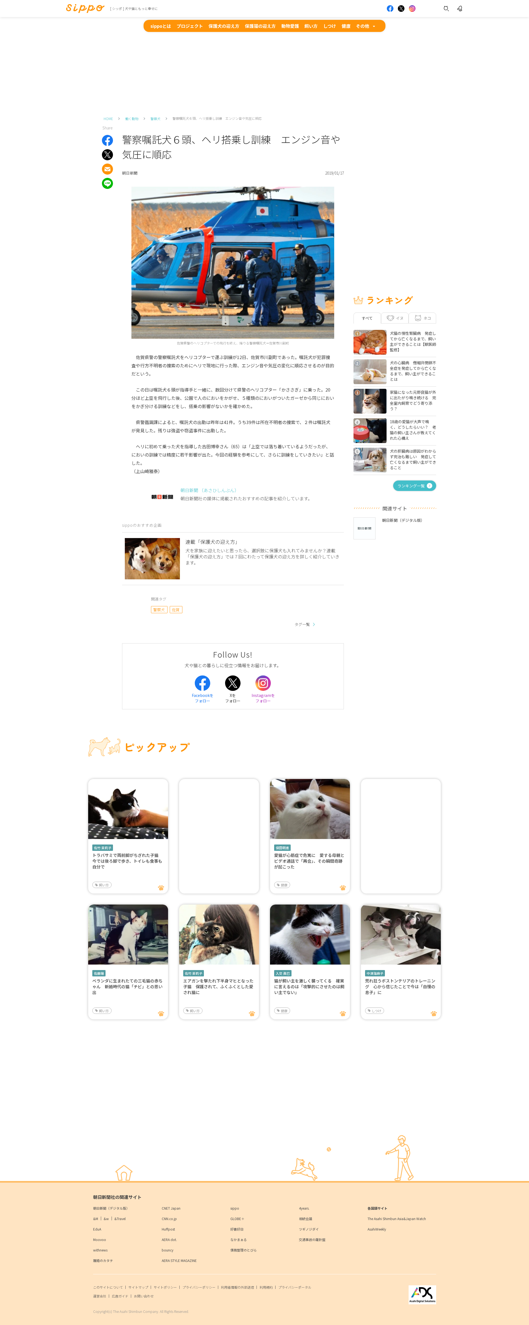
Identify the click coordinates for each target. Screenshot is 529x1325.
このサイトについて (108, 1287)
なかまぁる (238, 1239)
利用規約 (266, 1287)
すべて (367, 318)
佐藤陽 (99, 973)
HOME (108, 118)
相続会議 (305, 1218)
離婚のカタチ (103, 1260)
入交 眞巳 (283, 973)
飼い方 (311, 26)
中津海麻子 (375, 973)
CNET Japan (171, 1208)
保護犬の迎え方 (224, 26)
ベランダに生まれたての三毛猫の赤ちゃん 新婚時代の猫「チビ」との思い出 (127, 986)
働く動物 (131, 118)
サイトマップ (138, 1287)
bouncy (167, 1250)
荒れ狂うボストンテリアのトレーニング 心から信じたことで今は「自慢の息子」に (400, 986)
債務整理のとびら (243, 1250)
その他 (362, 26)
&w (106, 1218)
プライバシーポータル (294, 1287)
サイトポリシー (165, 1287)
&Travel (120, 1218)
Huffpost (168, 1229)
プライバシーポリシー (198, 1287)
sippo (234, 1208)
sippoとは (160, 26)
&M (95, 1218)
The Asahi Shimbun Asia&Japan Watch (397, 1218)
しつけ (329, 26)
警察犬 (155, 118)
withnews (100, 1250)
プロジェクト (190, 26)
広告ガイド (120, 1296)
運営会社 (99, 1296)
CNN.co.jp (169, 1218)
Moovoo (99, 1239)
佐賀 (176, 609)
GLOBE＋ (237, 1218)
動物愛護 (290, 26)
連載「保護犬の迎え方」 (212, 541)
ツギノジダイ (309, 1229)
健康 (346, 26)
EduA (97, 1229)
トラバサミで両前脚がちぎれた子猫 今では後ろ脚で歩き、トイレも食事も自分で (127, 861)
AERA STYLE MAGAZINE (179, 1260)
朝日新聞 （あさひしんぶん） (209, 490)
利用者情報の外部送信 (237, 1287)
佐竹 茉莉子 (102, 847)
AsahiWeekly (377, 1229)
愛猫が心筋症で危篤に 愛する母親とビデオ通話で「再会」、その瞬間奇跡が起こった (309, 861)
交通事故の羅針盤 (312, 1239)
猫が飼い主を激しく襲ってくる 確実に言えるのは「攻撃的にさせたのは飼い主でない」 (309, 986)
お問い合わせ (144, 1296)
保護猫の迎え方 (260, 26)
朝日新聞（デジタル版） (111, 1208)
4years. (304, 1208)
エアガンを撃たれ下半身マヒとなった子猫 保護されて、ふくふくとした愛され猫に (218, 986)
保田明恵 (282, 847)
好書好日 (237, 1229)
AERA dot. (169, 1239)
